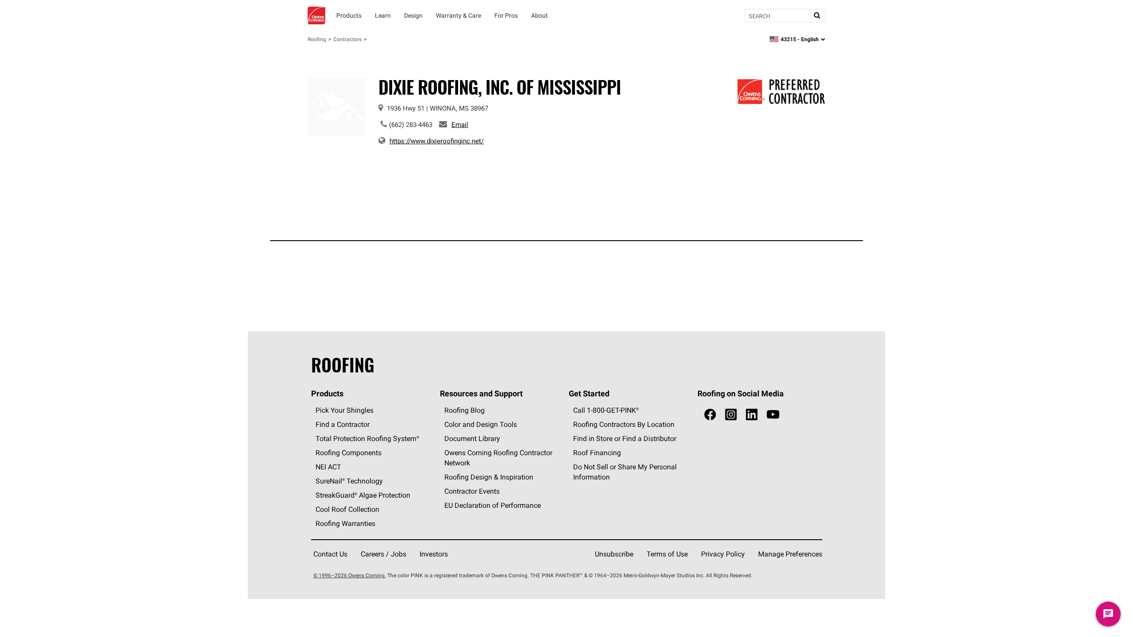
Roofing (317, 39)
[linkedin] (751, 414)
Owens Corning (316, 15)
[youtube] (773, 415)
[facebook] (710, 414)
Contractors (347, 39)
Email (459, 124)
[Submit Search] (817, 15)
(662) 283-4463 (410, 124)
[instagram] (731, 414)
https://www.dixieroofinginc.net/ (436, 141)
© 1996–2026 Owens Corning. (349, 575)
